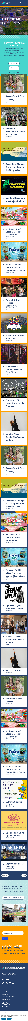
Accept (4, 1018)
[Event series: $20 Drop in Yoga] (13, 672)
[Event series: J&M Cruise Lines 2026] (13, 408)
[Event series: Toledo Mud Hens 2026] (13, 340)
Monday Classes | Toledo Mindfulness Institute (15, 437)
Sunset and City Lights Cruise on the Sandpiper (15, 403)
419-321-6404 (5, 979)
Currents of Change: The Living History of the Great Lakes (15, 167)
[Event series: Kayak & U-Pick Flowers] (13, 307)
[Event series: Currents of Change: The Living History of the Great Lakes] (13, 171)
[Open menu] (24, 2)
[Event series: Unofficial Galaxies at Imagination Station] (13, 202)
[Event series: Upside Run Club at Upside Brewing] (13, 837)
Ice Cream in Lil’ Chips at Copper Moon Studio (13, 231)
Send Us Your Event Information (13, 897)
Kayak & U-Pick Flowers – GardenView (13, 302)
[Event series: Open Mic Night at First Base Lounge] (13, 610)
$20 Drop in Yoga (13, 670)
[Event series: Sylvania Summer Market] (13, 806)
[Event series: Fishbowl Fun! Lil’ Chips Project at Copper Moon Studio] (13, 272)
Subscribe (5, 938)
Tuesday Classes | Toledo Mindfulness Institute (15, 639)
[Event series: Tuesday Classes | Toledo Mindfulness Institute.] (8, 644)
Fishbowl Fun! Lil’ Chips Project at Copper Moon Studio (15, 267)
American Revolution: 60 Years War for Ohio (15, 131)
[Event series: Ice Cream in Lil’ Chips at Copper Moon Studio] (13, 236)
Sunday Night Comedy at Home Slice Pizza (14, 369)
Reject (9, 1018)
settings (10, 1016)
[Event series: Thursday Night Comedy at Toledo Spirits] (13, 374)
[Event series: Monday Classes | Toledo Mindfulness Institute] (8, 442)
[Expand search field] (21, 2)
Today (14, 875)
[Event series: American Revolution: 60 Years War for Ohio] (13, 136)
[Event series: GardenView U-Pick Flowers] (13, 100)
